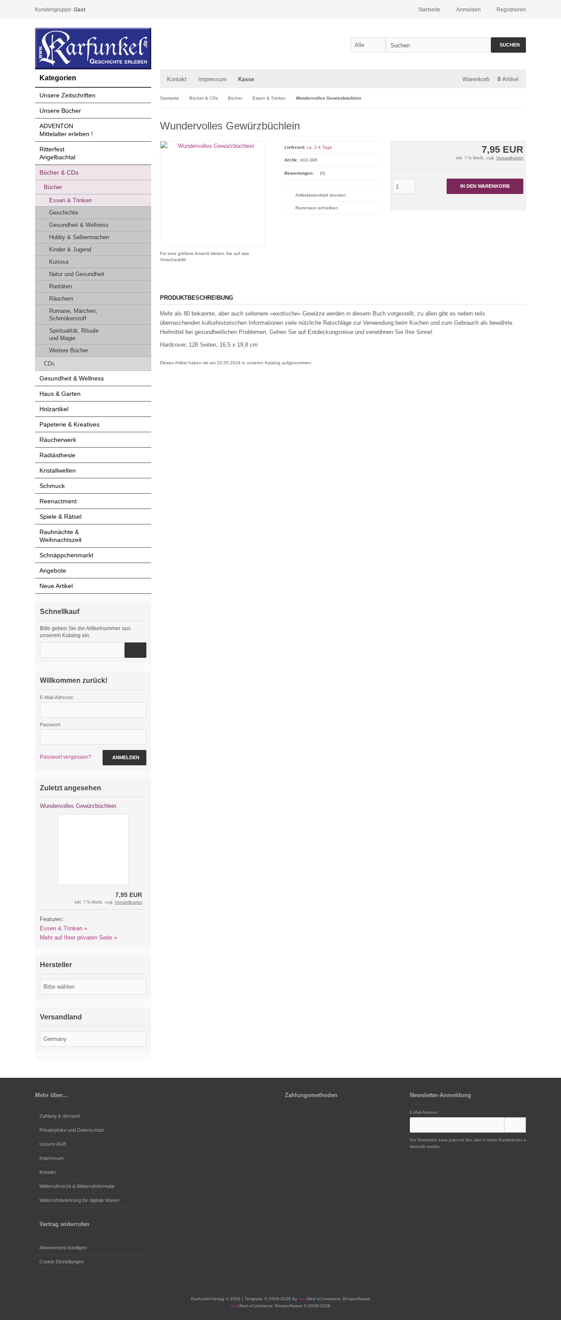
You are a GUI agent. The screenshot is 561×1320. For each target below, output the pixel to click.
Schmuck (52, 485)
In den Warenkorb (484, 186)
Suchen (508, 45)
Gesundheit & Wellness (79, 225)
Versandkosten (509, 158)
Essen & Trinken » (63, 928)
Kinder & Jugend (70, 249)
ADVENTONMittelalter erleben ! (66, 129)
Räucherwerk (57, 439)
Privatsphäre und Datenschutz (71, 1130)
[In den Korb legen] (135, 650)
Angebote (52, 570)
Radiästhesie (57, 455)
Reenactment (58, 501)
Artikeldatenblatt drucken (320, 195)
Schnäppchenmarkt (66, 555)
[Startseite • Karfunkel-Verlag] (93, 48)
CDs (49, 363)
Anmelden (124, 757)
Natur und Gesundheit (76, 274)
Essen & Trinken (70, 200)
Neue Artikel (56, 585)
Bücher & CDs (58, 172)
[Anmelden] (514, 1125)
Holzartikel (53, 408)
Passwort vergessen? (65, 757)
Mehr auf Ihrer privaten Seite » (78, 937)
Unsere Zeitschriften (67, 95)
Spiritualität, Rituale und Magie (74, 334)
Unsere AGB (52, 1144)
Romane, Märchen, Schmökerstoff (73, 315)
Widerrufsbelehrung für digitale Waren (79, 1200)
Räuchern (61, 298)
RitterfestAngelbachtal (57, 153)
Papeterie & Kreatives (69, 424)
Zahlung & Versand (59, 1116)
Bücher (53, 187)
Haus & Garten (60, 393)
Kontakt (177, 79)
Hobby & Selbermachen (79, 237)
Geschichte (63, 212)
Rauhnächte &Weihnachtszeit (60, 535)
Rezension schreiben (316, 207)
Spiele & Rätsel (60, 516)
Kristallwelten (57, 470)
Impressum (212, 79)
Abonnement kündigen (63, 1247)
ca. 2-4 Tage (319, 147)
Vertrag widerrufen (64, 1224)
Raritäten (60, 286)
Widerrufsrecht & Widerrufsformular (77, 1186)
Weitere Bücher (68, 350)
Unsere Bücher (60, 110)
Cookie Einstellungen (61, 1261)
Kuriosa (58, 261)
